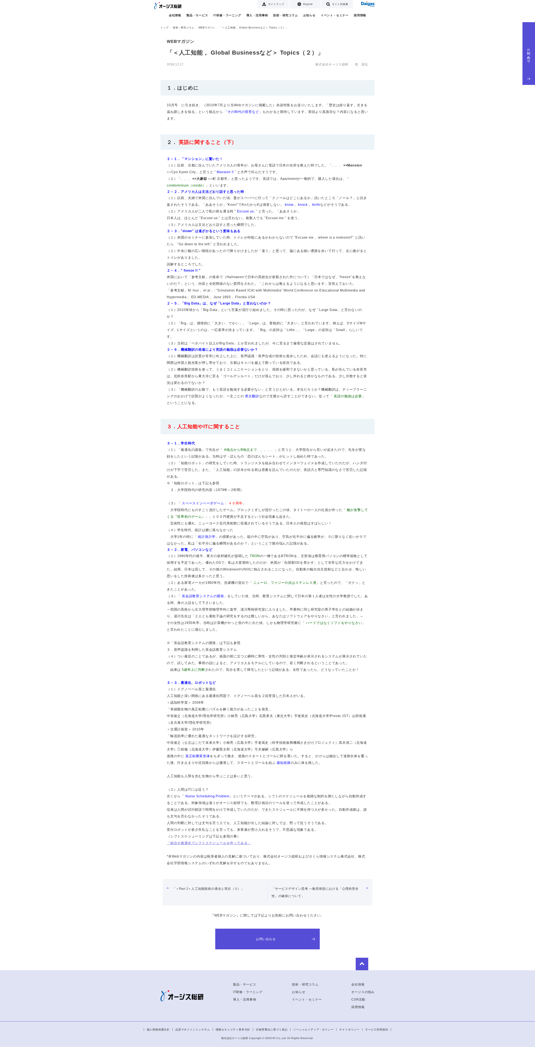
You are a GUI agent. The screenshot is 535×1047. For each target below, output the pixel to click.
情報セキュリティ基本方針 (233, 1029)
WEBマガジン (207, 27)
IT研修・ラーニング (227, 15)
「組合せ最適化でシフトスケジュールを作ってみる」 (209, 843)
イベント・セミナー (335, 15)
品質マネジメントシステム (192, 1029)
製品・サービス (197, 15)
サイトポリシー (349, 1029)
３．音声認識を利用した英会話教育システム (202, 649)
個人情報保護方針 (158, 1029)
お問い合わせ (529, 53)
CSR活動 (358, 999)
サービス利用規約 (376, 1029)
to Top (362, 964)
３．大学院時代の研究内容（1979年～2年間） (205, 490)
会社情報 (175, 15)
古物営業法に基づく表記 (272, 1029)
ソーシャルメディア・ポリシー (313, 1029)
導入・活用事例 (257, 15)
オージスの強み (362, 991)
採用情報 (360, 15)
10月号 (172, 105)
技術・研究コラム (285, 15)
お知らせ (309, 15)
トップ (164, 27)
